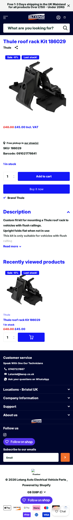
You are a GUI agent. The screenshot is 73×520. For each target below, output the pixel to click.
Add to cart (44, 176)
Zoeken (65, 28)
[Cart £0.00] (66, 17)
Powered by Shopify (36, 485)
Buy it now (36, 189)
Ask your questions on (28, 379)
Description (17, 212)
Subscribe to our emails (19, 449)
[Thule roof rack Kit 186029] (24, 289)
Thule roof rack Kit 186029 (21, 320)
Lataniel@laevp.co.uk (21, 374)
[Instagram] (4, 434)
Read (10, 246)
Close (68, 5)
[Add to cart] (31, 337)
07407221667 (16, 369)
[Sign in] (58, 17)
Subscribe (65, 457)
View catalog (5, 17)
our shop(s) (31, 143)
